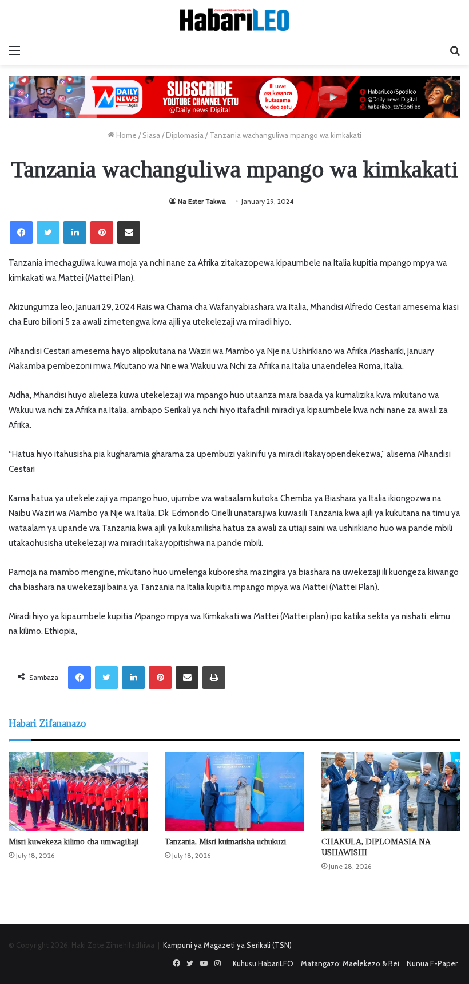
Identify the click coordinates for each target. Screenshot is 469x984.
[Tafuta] (454, 50)
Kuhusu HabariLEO (263, 963)
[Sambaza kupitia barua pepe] (128, 232)
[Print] (213, 677)
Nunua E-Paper (432, 963)
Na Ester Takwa (202, 201)
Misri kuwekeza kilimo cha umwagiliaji (73, 841)
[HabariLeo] (234, 19)
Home (125, 135)
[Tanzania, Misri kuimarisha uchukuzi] (234, 791)
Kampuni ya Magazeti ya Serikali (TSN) (227, 945)
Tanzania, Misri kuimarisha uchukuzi (225, 841)
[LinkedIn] (74, 232)
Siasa (151, 135)
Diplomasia (185, 135)
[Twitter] (48, 232)
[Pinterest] (101, 232)
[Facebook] (21, 232)
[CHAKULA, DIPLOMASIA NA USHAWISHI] (390, 791)
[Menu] (14, 50)
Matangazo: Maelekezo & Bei (350, 963)
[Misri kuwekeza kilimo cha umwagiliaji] (78, 791)
